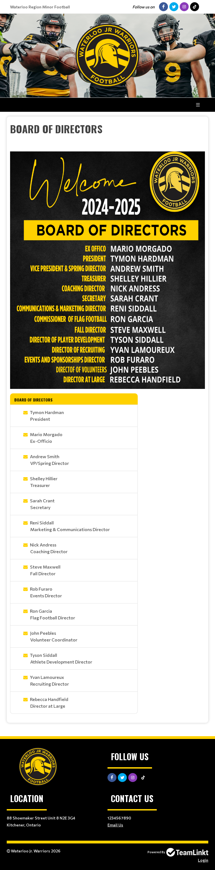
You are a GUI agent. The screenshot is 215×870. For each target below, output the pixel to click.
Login (203, 860)
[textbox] (107, 136)
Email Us (115, 825)
